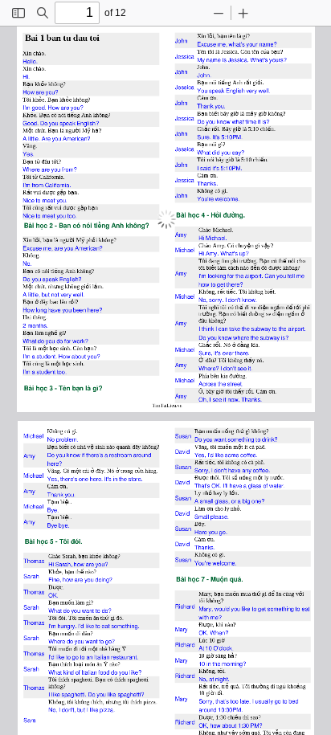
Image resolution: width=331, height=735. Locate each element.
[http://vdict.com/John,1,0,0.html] (179, 40)
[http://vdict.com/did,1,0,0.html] (214, 151)
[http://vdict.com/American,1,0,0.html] (76, 137)
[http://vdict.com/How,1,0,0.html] (28, 92)
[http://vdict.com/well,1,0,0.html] (261, 90)
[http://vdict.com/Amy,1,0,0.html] (179, 233)
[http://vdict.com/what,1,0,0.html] (235, 120)
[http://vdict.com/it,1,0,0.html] (256, 120)
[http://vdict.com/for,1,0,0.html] (228, 274)
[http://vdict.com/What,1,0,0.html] (202, 151)
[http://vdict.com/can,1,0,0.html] (221, 327)
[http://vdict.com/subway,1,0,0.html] (258, 327)
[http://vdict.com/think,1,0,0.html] (205, 327)
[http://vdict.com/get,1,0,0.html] (219, 283)
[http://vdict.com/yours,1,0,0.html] (275, 59)
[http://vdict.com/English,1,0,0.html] (233, 90)
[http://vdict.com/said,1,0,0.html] (203, 167)
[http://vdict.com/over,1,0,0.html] (226, 351)
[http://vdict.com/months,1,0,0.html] (37, 324)
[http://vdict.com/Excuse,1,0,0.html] (205, 43)
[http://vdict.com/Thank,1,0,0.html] (203, 105)
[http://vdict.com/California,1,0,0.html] (57, 184)
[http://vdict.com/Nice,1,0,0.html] (28, 199)
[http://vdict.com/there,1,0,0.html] (232, 283)
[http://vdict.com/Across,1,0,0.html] (205, 382)
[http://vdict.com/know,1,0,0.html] (222, 120)
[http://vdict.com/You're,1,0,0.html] (203, 198)
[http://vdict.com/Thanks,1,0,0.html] (205, 182)
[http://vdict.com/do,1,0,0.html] (40, 339)
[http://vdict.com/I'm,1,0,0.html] (26, 107)
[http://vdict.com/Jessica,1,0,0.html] (183, 55)
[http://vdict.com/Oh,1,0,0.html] (201, 398)
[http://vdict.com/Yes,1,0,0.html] (28, 153)
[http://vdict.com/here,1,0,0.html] (93, 308)
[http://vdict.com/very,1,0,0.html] (249, 90)
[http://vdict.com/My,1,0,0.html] (199, 59)
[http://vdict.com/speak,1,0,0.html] (214, 90)
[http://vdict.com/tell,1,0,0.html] (288, 274)
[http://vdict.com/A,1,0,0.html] (24, 137)
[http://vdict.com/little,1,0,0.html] (33, 137)
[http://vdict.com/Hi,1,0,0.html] (26, 75)
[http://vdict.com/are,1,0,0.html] (39, 92)
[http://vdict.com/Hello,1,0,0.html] (29, 60)
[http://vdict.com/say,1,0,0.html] (236, 151)
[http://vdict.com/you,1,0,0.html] (51, 92)
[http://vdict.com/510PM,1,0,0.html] (229, 136)
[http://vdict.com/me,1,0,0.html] (220, 43)
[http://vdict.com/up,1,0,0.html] (241, 252)
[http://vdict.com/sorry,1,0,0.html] (214, 298)
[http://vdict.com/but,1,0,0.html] (44, 293)
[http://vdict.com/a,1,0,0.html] (33, 354)
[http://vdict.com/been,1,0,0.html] (78, 308)
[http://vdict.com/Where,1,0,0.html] (30, 168)
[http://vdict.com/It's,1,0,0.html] (214, 136)
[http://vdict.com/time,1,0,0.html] (248, 120)
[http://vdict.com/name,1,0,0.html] (265, 43)
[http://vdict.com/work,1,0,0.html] (80, 339)
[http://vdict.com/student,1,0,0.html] (45, 354)
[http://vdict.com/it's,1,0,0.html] (213, 167)
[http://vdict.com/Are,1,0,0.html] (45, 137)
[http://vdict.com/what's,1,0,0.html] (234, 43)
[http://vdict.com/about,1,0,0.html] (78, 354)
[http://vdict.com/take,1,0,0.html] (232, 327)
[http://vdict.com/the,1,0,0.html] (237, 274)
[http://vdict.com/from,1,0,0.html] (68, 168)
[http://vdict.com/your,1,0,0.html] (249, 43)
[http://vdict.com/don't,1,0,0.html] (232, 298)
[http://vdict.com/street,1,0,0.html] (233, 382)
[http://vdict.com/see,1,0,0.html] (239, 366)
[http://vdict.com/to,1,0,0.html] (37, 199)
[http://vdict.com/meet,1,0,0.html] (48, 199)
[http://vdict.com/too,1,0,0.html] (71, 214)
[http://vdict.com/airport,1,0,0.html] (252, 274)
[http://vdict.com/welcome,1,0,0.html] (225, 198)
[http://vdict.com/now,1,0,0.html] (231, 398)
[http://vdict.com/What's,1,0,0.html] (256, 59)
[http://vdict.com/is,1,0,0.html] (222, 59)
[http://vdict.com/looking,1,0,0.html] (215, 274)
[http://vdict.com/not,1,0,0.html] (54, 293)
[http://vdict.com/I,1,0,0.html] (196, 167)
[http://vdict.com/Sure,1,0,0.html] (202, 136)
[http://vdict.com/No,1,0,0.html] (26, 262)
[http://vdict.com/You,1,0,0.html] (200, 90)
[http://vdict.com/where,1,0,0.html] (239, 336)
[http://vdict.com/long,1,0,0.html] (40, 308)
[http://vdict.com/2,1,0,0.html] (24, 324)
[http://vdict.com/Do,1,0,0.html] (43, 122)
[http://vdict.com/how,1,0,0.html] (201, 283)
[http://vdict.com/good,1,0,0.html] (38, 107)
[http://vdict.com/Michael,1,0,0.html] (214, 237)
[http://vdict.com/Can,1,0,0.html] (267, 274)
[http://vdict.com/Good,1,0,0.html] (30, 122)
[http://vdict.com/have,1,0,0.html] (53, 308)
